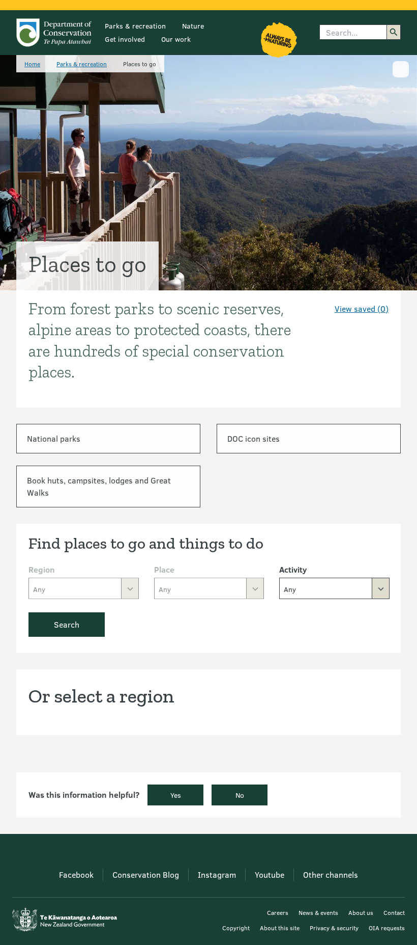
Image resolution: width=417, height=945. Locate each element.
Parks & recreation (135, 26)
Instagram (217, 874)
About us (360, 912)
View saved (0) (362, 308)
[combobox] (334, 588)
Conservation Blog (145, 874)
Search (66, 624)
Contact (394, 912)
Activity (293, 569)
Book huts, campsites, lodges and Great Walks (99, 486)
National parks (53, 438)
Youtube (269, 874)
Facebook (76, 874)
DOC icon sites (253, 438)
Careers (277, 912)
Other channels (330, 874)
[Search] (393, 32)
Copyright (236, 928)
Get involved (125, 39)
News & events (318, 912)
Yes (175, 795)
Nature (193, 26)
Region (41, 569)
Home (32, 64)
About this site (280, 928)
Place (164, 569)
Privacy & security (334, 928)
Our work (176, 39)
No (239, 795)
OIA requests (387, 928)
